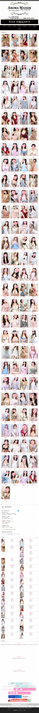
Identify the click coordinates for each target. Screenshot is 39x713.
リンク (31, 706)
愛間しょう (23, 47)
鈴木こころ (14, 312)
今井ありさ (33, 437)
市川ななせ (24, 234)
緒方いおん (5, 156)
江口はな (6, 390)
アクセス (24, 706)
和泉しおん (30, 578)
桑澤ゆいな (14, 281)
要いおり (6, 468)
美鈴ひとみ (33, 468)
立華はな (33, 172)
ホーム (3, 706)
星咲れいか (12, 585)
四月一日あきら (15, 437)
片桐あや (33, 156)
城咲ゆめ (15, 172)
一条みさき (30, 565)
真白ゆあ (6, 203)
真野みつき (24, 312)
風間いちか (24, 359)
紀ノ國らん (5, 47)
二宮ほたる (24, 156)
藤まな (15, 78)
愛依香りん (24, 437)
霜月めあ (15, 390)
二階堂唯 (6, 94)
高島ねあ (6, 484)
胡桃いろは (24, 203)
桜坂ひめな (5, 172)
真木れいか (5, 328)
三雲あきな (24, 250)
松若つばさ (14, 250)
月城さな (24, 468)
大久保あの (14, 406)
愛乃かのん (33, 312)
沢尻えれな (33, 359)
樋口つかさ (24, 484)
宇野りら (15, 468)
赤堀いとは (5, 406)
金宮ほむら (14, 47)
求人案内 (28, 706)
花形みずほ (5, 125)
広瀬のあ (32, 47)
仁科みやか (33, 78)
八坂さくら (33, 328)
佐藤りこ (33, 484)
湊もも (24, 281)
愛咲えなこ (14, 484)
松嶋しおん (14, 94)
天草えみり (24, 78)
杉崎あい (24, 125)
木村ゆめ (6, 234)
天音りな (6, 281)
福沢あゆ (6, 437)
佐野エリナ (33, 234)
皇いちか (15, 328)
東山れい (24, 328)
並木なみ (24, 390)
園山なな (24, 94)
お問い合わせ (35, 706)
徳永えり (15, 359)
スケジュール (20, 706)
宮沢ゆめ (33, 281)
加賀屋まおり (33, 203)
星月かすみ (24, 172)
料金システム (11, 706)
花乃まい (30, 626)
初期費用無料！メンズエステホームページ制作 (19, 710)
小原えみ (15, 234)
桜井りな (33, 406)
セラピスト (15, 706)
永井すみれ (14, 156)
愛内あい (24, 406)
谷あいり (6, 250)
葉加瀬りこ (14, 125)
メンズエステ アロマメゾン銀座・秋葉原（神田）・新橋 (18, 708)
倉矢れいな (5, 78)
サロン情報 (6, 706)
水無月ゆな (30, 592)
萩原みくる (33, 125)
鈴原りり (6, 312)
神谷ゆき (12, 592)
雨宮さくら (33, 250)
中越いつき (14, 203)
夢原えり (33, 390)
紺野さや (6, 359)
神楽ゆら (33, 94)
